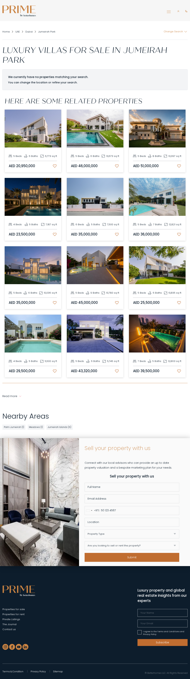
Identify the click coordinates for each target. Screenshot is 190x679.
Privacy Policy (38, 671)
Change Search (173, 31)
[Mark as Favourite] (55, 166)
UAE (17, 31)
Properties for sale (13, 609)
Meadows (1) (36, 427)
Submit (132, 557)
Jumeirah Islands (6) (59, 427)
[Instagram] (5, 647)
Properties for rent (13, 614)
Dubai (29, 31)
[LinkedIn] (25, 647)
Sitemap (58, 671)
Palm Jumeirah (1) (14, 427)
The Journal (9, 624)
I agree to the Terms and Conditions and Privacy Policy (163, 633)
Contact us (9, 629)
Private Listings (11, 619)
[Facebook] (12, 647)
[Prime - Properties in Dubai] (18, 591)
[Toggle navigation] (169, 12)
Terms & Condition (12, 671)
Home (6, 31)
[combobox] (92, 510)
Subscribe (162, 642)
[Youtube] (19, 647)
